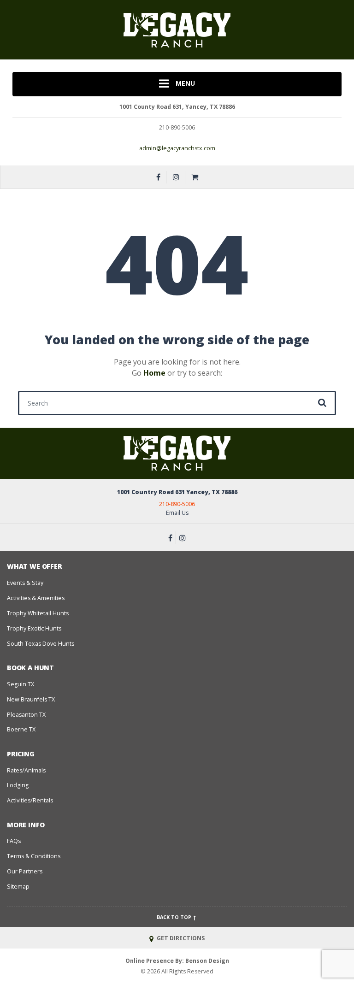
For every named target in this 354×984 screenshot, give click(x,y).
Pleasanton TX (26, 715)
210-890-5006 (177, 504)
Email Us (177, 513)
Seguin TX (20, 684)
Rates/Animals (26, 770)
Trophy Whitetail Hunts (38, 613)
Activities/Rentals (30, 800)
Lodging (18, 785)
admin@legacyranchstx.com (177, 148)
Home (154, 373)
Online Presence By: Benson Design (177, 961)
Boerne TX (21, 729)
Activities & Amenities (36, 598)
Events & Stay (25, 583)
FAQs (14, 841)
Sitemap (18, 886)
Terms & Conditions (33, 856)
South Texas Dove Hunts (40, 644)
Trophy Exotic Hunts (34, 628)
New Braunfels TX (31, 699)
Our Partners (24, 871)
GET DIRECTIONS (180, 938)
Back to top (175, 917)
